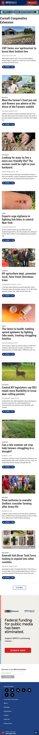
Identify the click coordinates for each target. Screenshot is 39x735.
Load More (19, 587)
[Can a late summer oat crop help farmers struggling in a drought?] (18, 429)
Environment (5, 155)
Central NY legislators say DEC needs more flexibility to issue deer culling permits (19, 391)
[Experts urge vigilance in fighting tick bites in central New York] (18, 200)
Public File (7, 719)
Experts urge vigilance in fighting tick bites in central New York (17, 219)
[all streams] (36, 732)
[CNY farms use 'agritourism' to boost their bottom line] (18, 35)
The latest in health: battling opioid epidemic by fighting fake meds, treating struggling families (19, 333)
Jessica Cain (5, 55)
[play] (3, 733)
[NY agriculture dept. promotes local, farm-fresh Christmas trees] (18, 257)
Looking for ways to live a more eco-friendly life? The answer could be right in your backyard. (18, 162)
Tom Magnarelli (6, 284)
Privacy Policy (8, 723)
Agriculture (5, 97)
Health (3, 213)
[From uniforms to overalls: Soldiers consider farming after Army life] (18, 484)
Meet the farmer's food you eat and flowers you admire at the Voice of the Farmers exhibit (19, 103)
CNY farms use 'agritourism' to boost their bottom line (19, 50)
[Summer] (19, 12)
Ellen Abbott (5, 111)
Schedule (6, 707)
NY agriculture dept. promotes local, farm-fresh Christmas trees (19, 277)
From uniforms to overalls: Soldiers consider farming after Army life (17, 503)
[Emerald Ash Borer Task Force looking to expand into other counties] (18, 539)
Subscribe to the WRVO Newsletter (13, 669)
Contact (6, 715)
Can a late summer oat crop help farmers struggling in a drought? (18, 448)
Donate (33, 3)
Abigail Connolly (6, 171)
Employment (7, 711)
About (5, 703)
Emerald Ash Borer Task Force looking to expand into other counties (19, 559)
